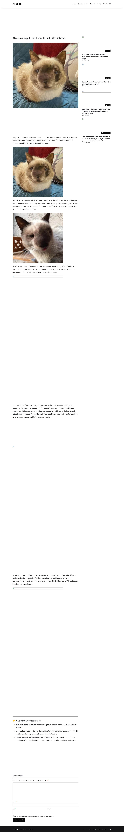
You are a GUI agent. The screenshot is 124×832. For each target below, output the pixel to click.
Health (105, 4)
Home (74, 4)
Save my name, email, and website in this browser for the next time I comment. (34, 816)
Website (49, 809)
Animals (92, 4)
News (99, 4)
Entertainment (83, 4)
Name (14, 802)
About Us (85, 829)
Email (14, 809)
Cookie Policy (92, 829)
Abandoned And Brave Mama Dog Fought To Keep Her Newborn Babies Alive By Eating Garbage (96, 111)
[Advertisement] (62, 22)
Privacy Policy (107, 829)
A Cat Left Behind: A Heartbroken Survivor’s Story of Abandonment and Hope (95, 57)
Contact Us (100, 829)
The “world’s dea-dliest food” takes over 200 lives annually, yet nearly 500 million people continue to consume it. (96, 139)
